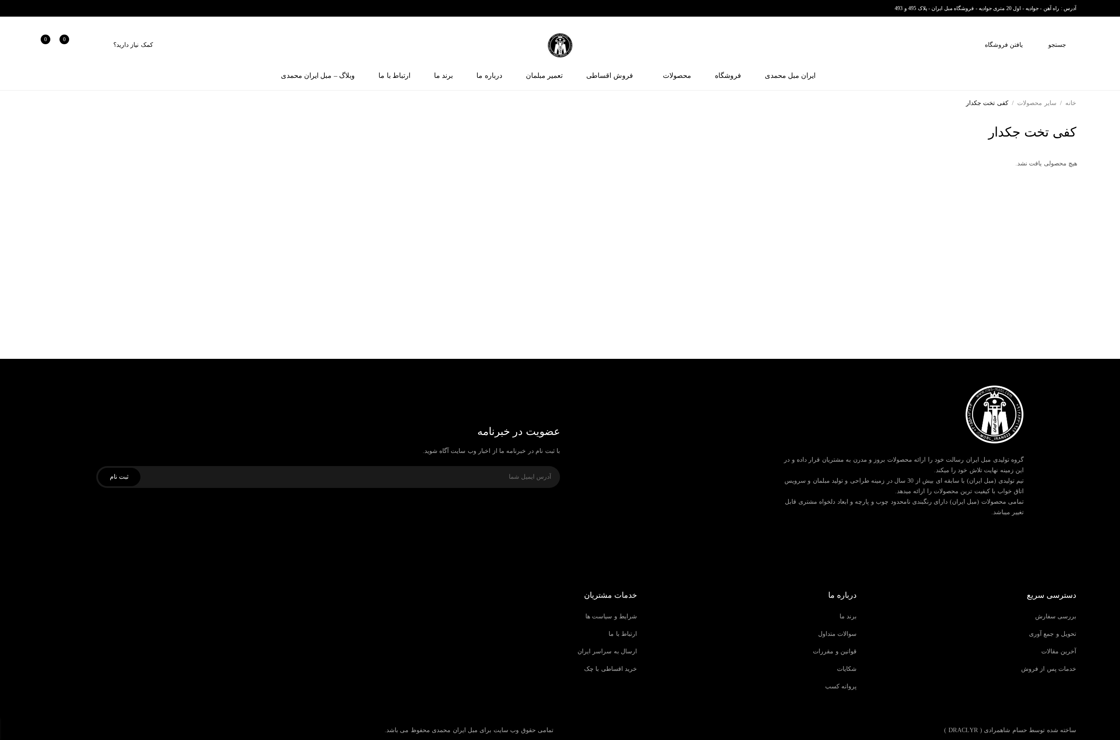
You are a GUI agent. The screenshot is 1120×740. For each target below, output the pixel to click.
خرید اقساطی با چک (610, 669)
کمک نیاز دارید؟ (133, 45)
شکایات (847, 669)
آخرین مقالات (1058, 651)
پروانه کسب (841, 686)
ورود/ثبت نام (89, 45)
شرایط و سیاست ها (611, 616)
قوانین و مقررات (835, 651)
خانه (1070, 103)
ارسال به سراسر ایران (607, 651)
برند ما (848, 616)
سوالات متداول (837, 634)
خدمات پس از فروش (1048, 669)
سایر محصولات (1036, 103)
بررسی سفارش (1055, 616)
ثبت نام (119, 476)
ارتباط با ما (623, 634)
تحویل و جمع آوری (1052, 634)
